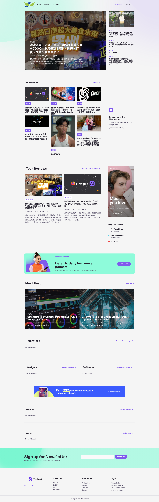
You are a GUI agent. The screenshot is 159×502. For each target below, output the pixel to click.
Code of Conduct (116, 490)
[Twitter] (32, 485)
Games (84, 490)
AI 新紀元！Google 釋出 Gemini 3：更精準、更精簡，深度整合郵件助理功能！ (121, 45)
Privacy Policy (116, 483)
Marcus (32, 56)
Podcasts (55, 4)
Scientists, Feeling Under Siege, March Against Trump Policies (104, 318)
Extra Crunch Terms (118, 488)
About (55, 487)
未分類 (111, 50)
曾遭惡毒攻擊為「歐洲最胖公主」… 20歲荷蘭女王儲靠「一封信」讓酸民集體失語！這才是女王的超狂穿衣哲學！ (121, 62)
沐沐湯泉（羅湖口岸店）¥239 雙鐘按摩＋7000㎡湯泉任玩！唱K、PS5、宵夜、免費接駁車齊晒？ (56, 48)
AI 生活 (39, 4)
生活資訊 (46, 4)
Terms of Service (117, 485)
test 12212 (113, 53)
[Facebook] (28, 485)
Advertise (56, 490)
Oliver (68, 209)
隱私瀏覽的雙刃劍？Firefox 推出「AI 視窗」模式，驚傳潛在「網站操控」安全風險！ (37, 110)
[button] (118, 4)
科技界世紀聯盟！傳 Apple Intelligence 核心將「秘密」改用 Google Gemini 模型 (62, 111)
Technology (86, 483)
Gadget (84, 485)
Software (85, 488)
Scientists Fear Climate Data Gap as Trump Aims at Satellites (52, 318)
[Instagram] (25, 485)
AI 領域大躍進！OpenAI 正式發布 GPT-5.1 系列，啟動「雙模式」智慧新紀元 (121, 35)
